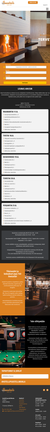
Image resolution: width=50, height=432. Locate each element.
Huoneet (21, 400)
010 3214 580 (8, 409)
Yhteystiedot (22, 409)
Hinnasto (21, 402)
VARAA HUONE (32, 2)
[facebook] (44, 390)
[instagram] (47, 390)
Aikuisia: (7, 70)
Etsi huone (25, 82)
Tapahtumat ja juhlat (23, 404)
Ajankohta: (8, 65)
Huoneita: (8, 76)
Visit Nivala (22, 407)
